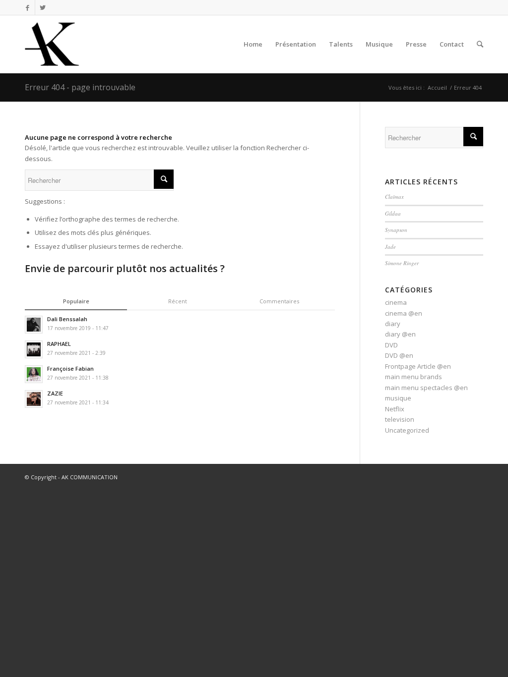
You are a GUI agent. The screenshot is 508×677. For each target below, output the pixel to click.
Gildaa (393, 213)
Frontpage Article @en (418, 366)
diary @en (400, 334)
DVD (391, 344)
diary (392, 323)
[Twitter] (42, 7)
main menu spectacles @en (426, 387)
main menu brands (413, 376)
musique (398, 398)
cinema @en (403, 313)
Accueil (437, 87)
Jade (390, 246)
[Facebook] (27, 7)
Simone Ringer (402, 263)
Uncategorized (407, 430)
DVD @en (399, 355)
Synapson (396, 229)
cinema (396, 302)
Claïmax (394, 196)
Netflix (394, 408)
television (399, 419)
